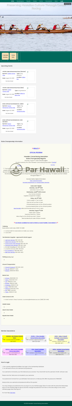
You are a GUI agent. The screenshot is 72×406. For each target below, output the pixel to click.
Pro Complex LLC (9, 250)
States (35, 1)
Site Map (19, 165)
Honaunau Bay (21, 111)
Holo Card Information (36, 181)
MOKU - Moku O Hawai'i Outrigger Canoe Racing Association (61, 337)
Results (28, 1)
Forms (41, 1)
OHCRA (54, 162)
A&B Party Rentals (10, 240)
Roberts (7, 271)
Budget (7, 283)
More (56, 1)
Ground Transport (10, 267)
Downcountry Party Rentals (12, 243)
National (7, 288)
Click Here (12, 393)
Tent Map (53, 164)
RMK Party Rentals (10, 252)
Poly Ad (7, 269)
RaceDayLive (20, 1)
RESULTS (36, 148)
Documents (49, 1)
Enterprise (8, 285)
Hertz (6, 287)
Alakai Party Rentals (10, 242)
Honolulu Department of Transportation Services (36, 182)
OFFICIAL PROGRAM (36, 152)
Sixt (6, 290)
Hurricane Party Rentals (11, 245)
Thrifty (7, 292)
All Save (7, 278)
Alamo (7, 280)
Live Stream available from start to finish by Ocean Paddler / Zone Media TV (36, 223)
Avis (6, 281)
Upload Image (67, 3)
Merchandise (17, 208)
